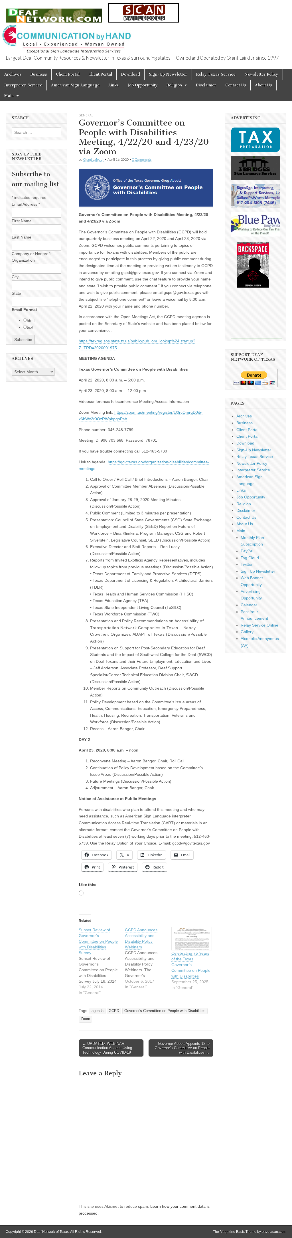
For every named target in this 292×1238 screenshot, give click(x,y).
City (15, 276)
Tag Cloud (250, 558)
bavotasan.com (273, 1232)
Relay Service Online (259, 625)
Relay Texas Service (216, 74)
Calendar (249, 605)
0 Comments (141, 159)
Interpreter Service (23, 85)
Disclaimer (206, 85)
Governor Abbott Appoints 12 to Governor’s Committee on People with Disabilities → (182, 1048)
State (16, 293)
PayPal (247, 551)
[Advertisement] (256, 317)
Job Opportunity (142, 85)
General (86, 115)
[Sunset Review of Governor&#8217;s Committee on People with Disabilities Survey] (102, 961)
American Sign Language (75, 85)
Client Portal (68, 74)
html (31, 320)
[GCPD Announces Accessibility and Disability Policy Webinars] (148, 958)
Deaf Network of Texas (51, 1232)
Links (113, 85)
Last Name (21, 237)
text (30, 327)
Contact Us (235, 85)
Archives (12, 74)
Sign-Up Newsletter (168, 74)
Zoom (85, 1019)
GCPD (114, 1011)
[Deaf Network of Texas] (54, 12)
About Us (263, 85)
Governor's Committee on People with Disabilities (165, 1011)
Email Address (26, 204)
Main (9, 95)
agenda (98, 1011)
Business (38, 74)
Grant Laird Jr (93, 159)
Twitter (247, 564)
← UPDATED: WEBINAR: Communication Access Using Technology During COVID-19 (107, 1048)
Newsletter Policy (261, 74)
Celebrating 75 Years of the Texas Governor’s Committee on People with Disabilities (190, 964)
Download (130, 74)
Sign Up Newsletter (258, 571)
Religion (174, 85)
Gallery (247, 631)
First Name (22, 221)
